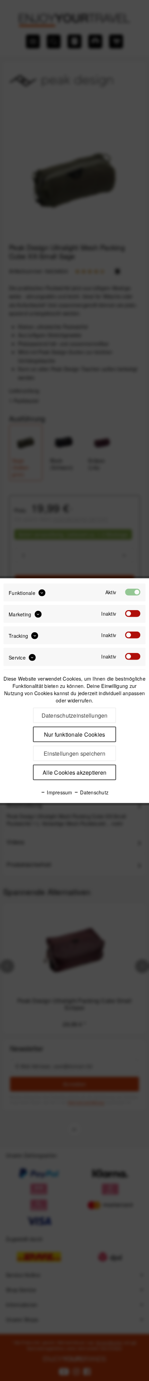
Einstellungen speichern (74, 753)
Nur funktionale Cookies (74, 734)
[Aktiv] (132, 591)
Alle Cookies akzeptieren (74, 772)
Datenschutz (93, 792)
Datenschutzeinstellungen (75, 715)
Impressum (58, 792)
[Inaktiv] (132, 613)
